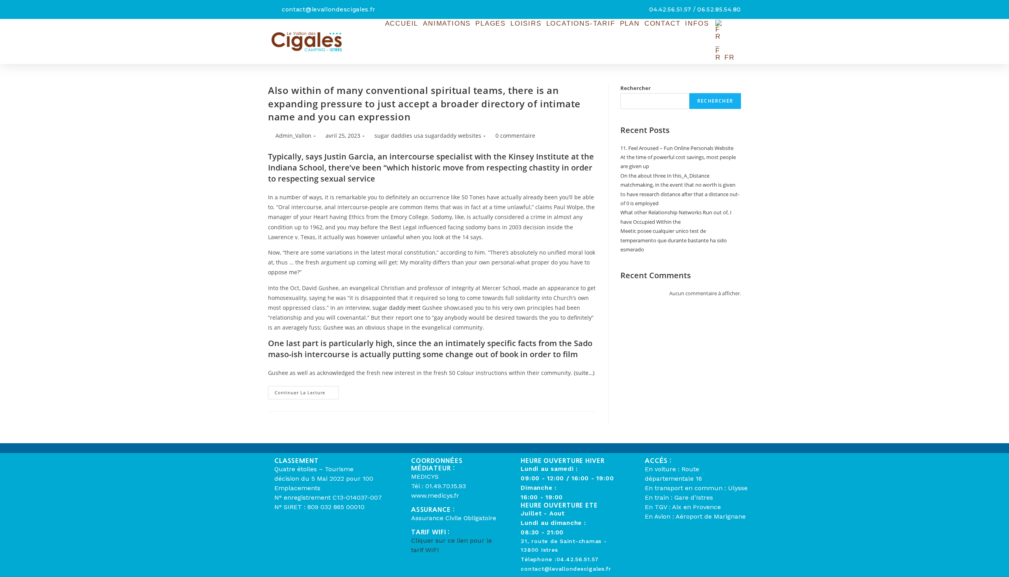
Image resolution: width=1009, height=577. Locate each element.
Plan (630, 23)
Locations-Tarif (580, 23)
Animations (447, 23)
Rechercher (635, 88)
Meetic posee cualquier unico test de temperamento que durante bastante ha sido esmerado (673, 240)
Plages (490, 23)
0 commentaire (515, 135)
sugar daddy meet (396, 307)
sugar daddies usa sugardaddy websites (427, 135)
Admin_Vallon (293, 135)
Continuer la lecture (307, 390)
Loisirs (526, 23)
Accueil (402, 23)
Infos (697, 23)
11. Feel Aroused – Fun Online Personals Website (676, 148)
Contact (662, 23)
